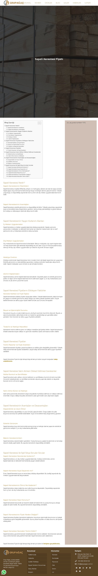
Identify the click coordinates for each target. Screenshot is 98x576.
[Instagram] (83, 568)
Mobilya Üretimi (12, 137)
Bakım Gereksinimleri (14, 163)
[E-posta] (80, 571)
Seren (54, 569)
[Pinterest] (76, 571)
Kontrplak (55, 558)
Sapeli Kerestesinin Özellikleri (16, 127)
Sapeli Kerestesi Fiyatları (13, 148)
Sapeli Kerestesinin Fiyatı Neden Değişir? (19, 174)
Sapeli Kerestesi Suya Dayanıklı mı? (18, 169)
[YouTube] (80, 568)
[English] (94, 2)
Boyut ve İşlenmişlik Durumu (16, 144)
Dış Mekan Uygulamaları (15, 135)
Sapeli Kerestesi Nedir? (12, 125)
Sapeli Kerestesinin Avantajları (16, 129)
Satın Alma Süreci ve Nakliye (16, 156)
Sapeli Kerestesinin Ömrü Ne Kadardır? (19, 171)
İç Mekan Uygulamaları (14, 133)
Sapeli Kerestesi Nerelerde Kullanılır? (18, 167)
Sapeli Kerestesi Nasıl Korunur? (17, 172)
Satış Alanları (32, 569)
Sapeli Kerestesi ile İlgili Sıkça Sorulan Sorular (19, 165)
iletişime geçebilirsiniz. (51, 544)
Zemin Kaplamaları (14, 138)
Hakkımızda (32, 555)
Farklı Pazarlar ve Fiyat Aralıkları (17, 150)
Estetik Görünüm (13, 161)
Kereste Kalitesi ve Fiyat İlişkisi (16, 142)
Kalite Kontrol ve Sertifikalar (15, 154)
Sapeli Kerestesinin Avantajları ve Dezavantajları (20, 157)
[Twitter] (86, 568)
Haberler (31, 558)
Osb (53, 565)
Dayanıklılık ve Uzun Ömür (15, 159)
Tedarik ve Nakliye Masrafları (16, 146)
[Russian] (94, 4)
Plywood (55, 562)
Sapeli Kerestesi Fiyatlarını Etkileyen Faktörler (20, 140)
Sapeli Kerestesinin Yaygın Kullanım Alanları (19, 131)
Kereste (54, 555)
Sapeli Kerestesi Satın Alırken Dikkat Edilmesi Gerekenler (23, 152)
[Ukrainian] (94, 6)
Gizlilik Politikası (33, 562)
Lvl (53, 572)
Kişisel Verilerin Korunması (36, 565)
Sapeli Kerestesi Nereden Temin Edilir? (18, 176)
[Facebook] (76, 568)
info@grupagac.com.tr (85, 564)
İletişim (30, 572)
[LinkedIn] (90, 568)
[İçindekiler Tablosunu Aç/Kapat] (38, 123)
